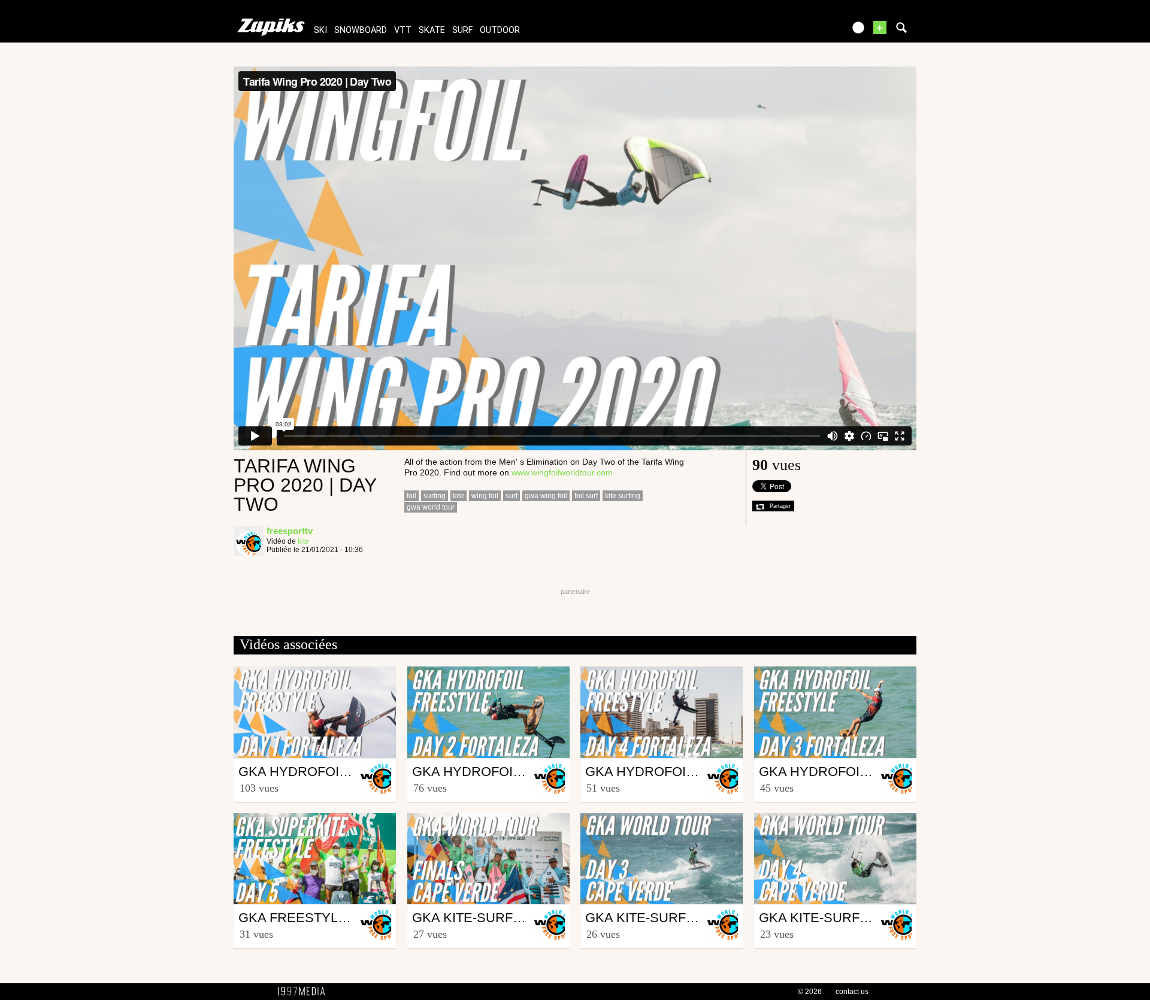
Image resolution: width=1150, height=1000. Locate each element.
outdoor (500, 30)
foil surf (586, 496)
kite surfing (622, 496)
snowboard (360, 30)
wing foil (484, 496)
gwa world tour (431, 507)
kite (303, 541)
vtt (402, 30)
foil (411, 496)
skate (432, 30)
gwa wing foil (546, 496)
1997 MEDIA (305, 991)
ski (320, 30)
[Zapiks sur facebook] (809, 31)
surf (462, 30)
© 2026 (810, 991)
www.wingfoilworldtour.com (562, 472)
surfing (434, 496)
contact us (852, 991)
